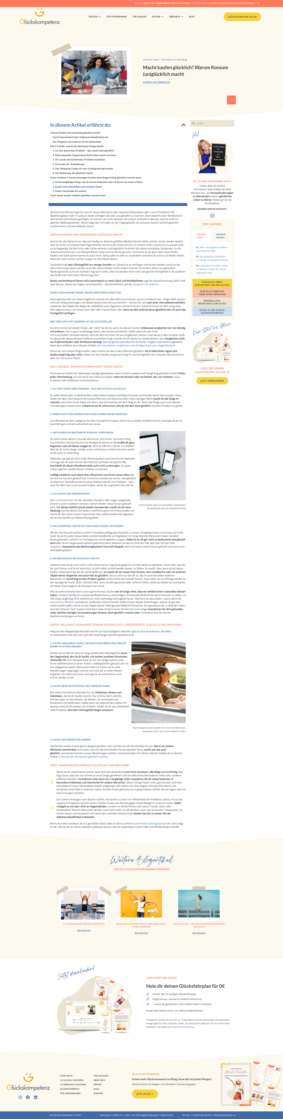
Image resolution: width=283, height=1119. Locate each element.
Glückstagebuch (69, 1089)
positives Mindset (64, 602)
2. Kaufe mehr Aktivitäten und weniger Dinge (77, 186)
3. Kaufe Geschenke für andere (69, 191)
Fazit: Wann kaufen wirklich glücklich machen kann (78, 195)
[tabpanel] (212, 261)
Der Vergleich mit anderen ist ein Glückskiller (77, 141)
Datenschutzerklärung (183, 1027)
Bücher (156, 16)
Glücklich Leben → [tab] (201, 236)
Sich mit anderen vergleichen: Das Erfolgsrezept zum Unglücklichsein (136, 345)
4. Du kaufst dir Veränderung (68, 164)
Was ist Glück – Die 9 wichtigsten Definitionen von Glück (199, 925)
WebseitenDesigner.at (224, 1115)
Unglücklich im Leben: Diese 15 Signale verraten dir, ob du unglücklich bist (212, 269)
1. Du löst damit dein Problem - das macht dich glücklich (83, 150)
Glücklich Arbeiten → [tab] (221, 236)
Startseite (66, 1075)
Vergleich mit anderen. (146, 284)
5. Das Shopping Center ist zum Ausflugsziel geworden (83, 168)
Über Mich (174, 16)
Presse (97, 1084)
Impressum (105, 1115)
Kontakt (98, 1093)
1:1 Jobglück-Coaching (73, 1084)
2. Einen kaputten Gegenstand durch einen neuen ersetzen (84, 155)
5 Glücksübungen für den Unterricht (84, 924)
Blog (191, 16)
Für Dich (93, 16)
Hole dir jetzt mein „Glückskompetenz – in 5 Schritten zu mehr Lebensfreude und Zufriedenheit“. (195, 3)
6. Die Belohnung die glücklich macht (73, 173)
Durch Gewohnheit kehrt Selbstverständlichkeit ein (80, 137)
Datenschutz (167, 1115)
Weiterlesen (84, 930)
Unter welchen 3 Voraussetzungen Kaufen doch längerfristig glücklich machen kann (95, 177)
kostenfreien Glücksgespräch (149, 823)
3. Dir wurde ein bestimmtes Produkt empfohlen (79, 159)
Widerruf (117, 1115)
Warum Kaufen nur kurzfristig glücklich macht (75, 132)
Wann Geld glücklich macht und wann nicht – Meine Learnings (141, 925)
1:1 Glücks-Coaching (71, 1080)
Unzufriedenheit (64, 500)
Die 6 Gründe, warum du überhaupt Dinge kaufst (76, 146)
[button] (183, 125)
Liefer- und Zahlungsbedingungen (141, 1115)
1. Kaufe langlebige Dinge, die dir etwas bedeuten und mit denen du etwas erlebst (98, 182)
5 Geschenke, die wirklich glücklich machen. (83, 756)
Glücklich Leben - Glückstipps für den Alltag (165, 59)
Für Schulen (139, 16)
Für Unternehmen (117, 16)
